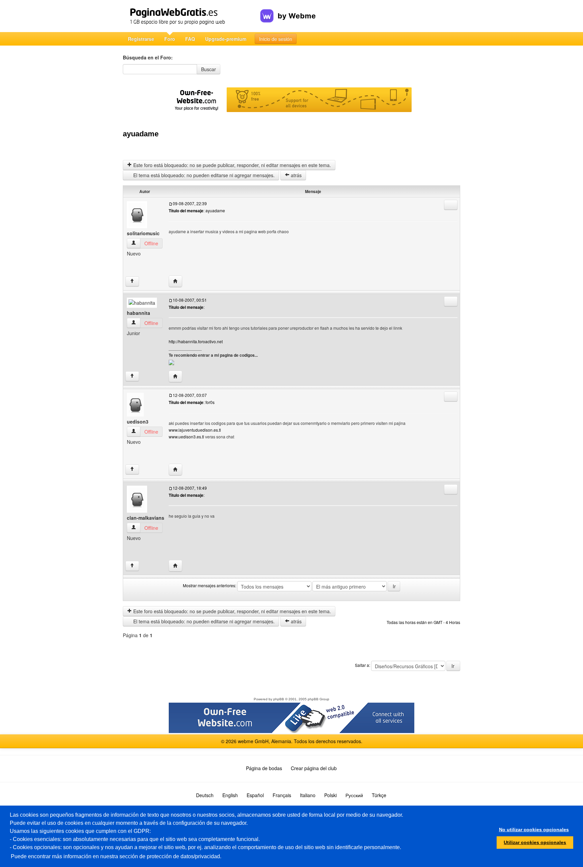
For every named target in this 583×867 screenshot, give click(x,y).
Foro (169, 38)
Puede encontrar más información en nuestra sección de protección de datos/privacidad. (116, 856)
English (230, 795)
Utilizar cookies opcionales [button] (535, 842)
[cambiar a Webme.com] (288, 10)
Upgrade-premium (225, 38)
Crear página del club (314, 768)
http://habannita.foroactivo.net (196, 341)
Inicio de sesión (275, 38)
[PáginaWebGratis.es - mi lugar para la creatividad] (191, 16)
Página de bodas (264, 768)
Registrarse (141, 38)
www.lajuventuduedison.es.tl (195, 430)
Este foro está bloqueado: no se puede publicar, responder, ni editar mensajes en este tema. (231, 165)
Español (255, 795)
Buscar (208, 69)
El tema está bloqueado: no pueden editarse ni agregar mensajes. (203, 175)
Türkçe (379, 795)
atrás (295, 175)
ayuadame (141, 134)
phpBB (278, 699)
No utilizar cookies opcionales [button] (534, 829)
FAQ (190, 38)
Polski (330, 795)
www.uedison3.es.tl (186, 436)
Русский (354, 795)
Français (282, 795)
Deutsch (205, 795)
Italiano (307, 795)
